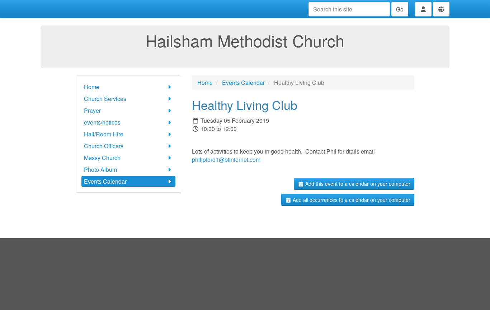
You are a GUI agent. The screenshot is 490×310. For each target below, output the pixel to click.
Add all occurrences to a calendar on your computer (350, 199)
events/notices (102, 122)
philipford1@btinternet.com (226, 159)
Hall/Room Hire (103, 134)
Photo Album (100, 169)
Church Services (105, 99)
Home (91, 87)
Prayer (92, 110)
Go (400, 9)
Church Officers (103, 146)
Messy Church (102, 158)
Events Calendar (105, 181)
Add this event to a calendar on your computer (357, 183)
